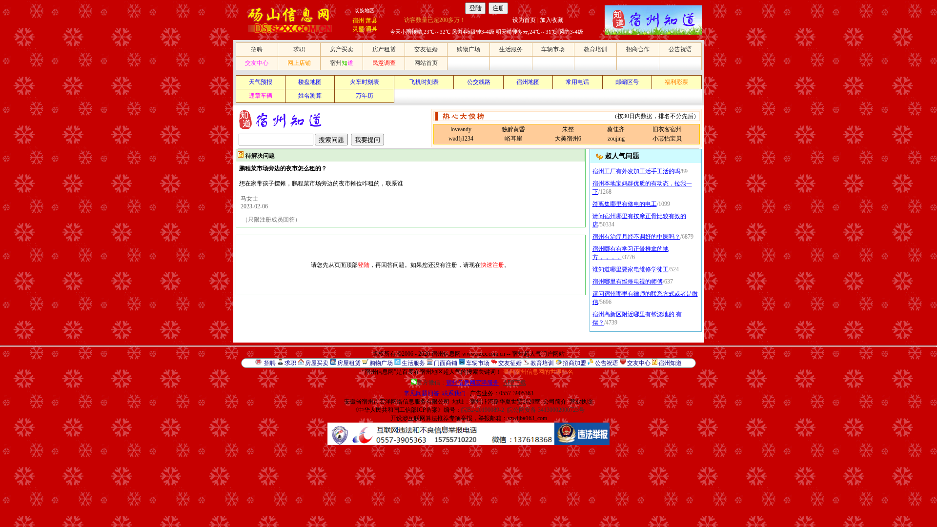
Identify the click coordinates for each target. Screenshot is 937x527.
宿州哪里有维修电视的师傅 (627, 281)
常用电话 (577, 82)
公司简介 (555, 401)
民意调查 (384, 63)
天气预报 (260, 82)
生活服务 (511, 49)
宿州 (358, 20)
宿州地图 (528, 82)
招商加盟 (574, 363)
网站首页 (426, 63)
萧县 (371, 20)
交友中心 (256, 63)
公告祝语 (680, 49)
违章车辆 (260, 95)
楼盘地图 (310, 82)
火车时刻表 (364, 82)
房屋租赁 (349, 363)
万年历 (364, 95)
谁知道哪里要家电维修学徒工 (630, 269)
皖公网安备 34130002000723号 (546, 409)
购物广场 (468, 49)
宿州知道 (670, 363)
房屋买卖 (316, 363)
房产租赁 (384, 49)
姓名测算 (310, 95)
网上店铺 (299, 63)
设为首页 (524, 20)
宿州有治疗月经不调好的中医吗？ (636, 236)
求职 (299, 49)
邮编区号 (627, 82)
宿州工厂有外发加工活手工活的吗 (636, 171)
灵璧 (358, 28)
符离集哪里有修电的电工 (624, 204)
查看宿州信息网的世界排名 (538, 371)
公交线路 (478, 82)
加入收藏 (551, 20)
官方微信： (458, 382)
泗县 (371, 28)
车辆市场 (553, 49)
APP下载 (514, 382)
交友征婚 (426, 49)
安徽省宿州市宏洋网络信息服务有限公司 (396, 401)
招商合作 (638, 49)
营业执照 (581, 401)
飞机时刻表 (424, 82)
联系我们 (454, 393)
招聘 (257, 49)
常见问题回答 (421, 393)
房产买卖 (341, 49)
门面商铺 (445, 363)
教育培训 (595, 49)
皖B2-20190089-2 (482, 409)
